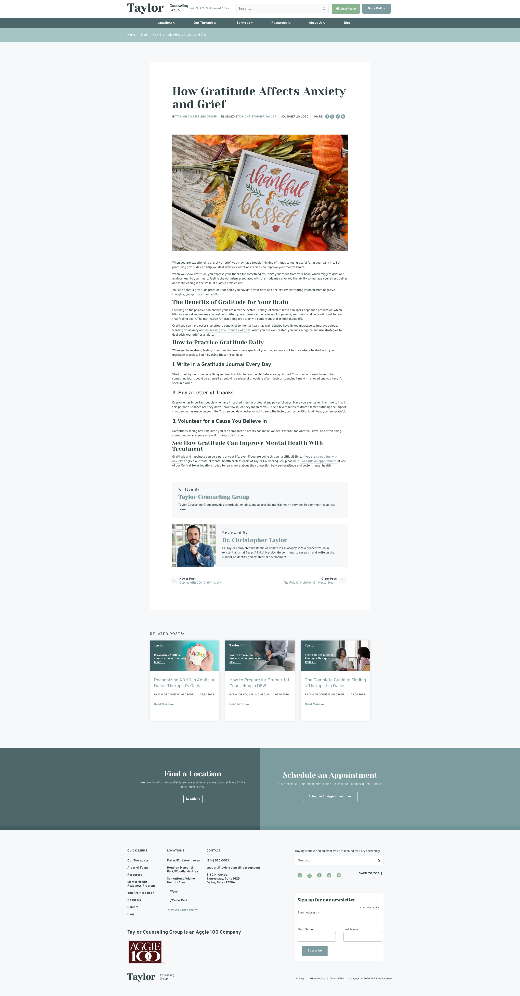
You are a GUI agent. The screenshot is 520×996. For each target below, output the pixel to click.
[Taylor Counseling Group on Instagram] (329, 876)
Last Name (350, 930)
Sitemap (300, 978)
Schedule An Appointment (327, 797)
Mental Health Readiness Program (141, 884)
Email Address (309, 912)
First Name (305, 930)
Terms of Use (337, 978)
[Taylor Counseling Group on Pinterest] (339, 876)
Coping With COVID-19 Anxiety (200, 583)
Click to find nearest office (212, 8)
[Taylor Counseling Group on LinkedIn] (300, 876)
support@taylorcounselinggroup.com (223, 868)
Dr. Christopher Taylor (257, 117)
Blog (144, 35)
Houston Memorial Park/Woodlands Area (182, 870)
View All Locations (181, 910)
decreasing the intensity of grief (227, 330)
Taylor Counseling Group (196, 117)
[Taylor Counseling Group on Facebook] (319, 876)
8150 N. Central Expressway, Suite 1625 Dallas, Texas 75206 (223, 879)
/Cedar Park (178, 900)
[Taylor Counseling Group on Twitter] (309, 876)
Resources (134, 875)
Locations (193, 799)
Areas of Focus (137, 868)
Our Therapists (137, 861)
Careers (132, 907)
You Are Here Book (140, 893)
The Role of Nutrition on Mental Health (310, 583)
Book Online (376, 9)
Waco (174, 892)
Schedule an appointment (318, 461)
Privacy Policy (317, 978)
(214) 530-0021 (218, 861)
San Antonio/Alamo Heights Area (181, 881)
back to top (369, 873)
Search (324, 8)
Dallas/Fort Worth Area (183, 861)
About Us (134, 900)
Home (131, 35)
